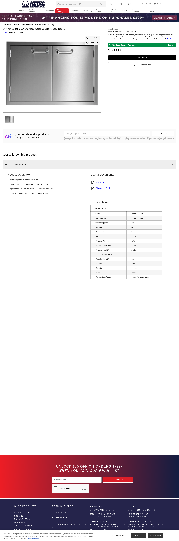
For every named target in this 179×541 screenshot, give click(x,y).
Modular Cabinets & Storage (45, 25)
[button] (110, 4)
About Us (113, 11)
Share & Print (94, 38)
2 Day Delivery (60, 11)
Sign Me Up (118, 480)
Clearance (75, 11)
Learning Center (152, 11)
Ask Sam (163, 133)
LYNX (5, 32)
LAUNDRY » (19, 522)
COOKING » (19, 516)
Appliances (22, 11)
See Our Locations (135, 11)
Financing (125, 11)
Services (85, 11)
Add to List (94, 43)
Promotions (49, 11)
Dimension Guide (103, 188)
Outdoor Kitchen (27, 25)
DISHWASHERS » (22, 519)
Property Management (96, 11)
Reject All (138, 535)
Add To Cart (142, 58)
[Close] (175, 535)
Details (170, 45)
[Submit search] (101, 4)
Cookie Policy (33, 538)
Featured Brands (32, 11)
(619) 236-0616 (144, 522)
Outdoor (16, 25)
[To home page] (33, 4)
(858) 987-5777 (107, 522)
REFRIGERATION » (23, 513)
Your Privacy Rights (119, 535)
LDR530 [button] (20, 32)
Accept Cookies (156, 535)
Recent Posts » (60, 513)
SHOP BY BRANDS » (24, 525)
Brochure (100, 182)
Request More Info (143, 65)
